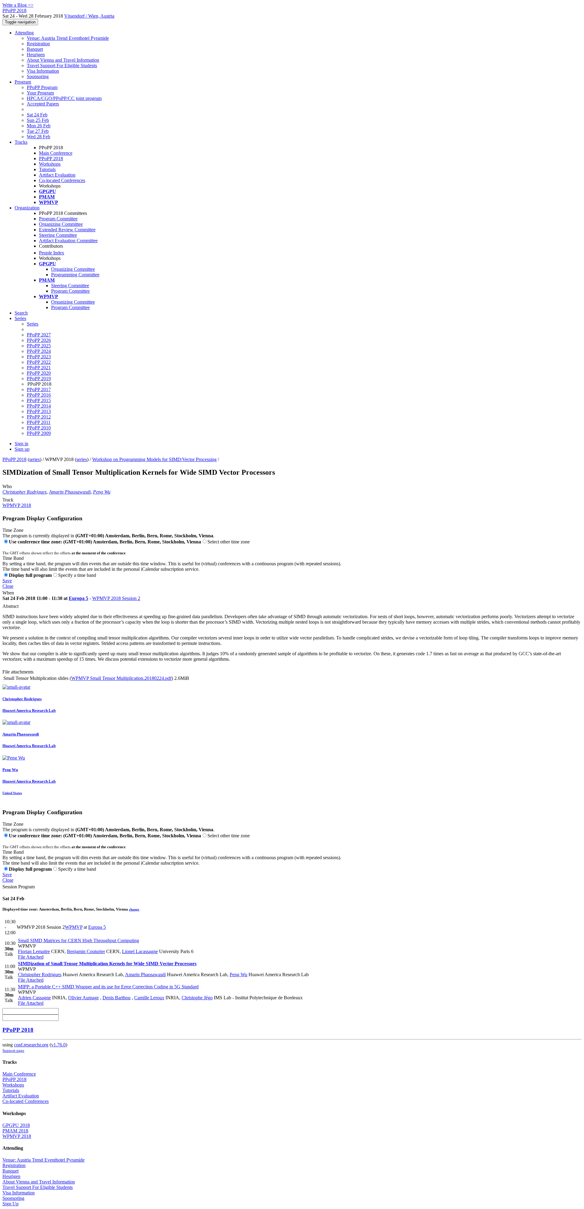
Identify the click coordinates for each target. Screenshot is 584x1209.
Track (7, 499)
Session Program (18, 886)
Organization (27, 207)
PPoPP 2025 (39, 345)
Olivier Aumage (83, 997)
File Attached (30, 956)
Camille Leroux (149, 997)
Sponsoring (38, 76)
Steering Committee (58, 235)
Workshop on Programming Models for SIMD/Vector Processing (154, 459)
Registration (38, 43)
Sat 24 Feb (37, 114)
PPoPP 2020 (39, 373)
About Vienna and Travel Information (63, 60)
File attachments (17, 671)
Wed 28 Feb (38, 136)
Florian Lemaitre (34, 951)
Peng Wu (101, 491)
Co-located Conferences (62, 180)
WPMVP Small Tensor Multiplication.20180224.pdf (121, 678)
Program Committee (58, 218)
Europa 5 (78, 598)
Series (32, 323)
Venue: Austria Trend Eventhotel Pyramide (68, 38)
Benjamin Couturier (86, 951)
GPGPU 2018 (16, 1125)
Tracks (21, 142)
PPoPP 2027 (39, 334)
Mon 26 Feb (38, 125)
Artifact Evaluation (57, 174)
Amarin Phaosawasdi (70, 491)
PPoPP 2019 (39, 378)
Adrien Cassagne (34, 997)
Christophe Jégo (197, 997)
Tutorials (47, 169)
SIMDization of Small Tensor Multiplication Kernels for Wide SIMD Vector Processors (107, 963)
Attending (24, 32)
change (134, 909)
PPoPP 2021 (39, 367)
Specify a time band (77, 575)
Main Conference (55, 153)
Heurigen (36, 54)
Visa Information (43, 71)
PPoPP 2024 (39, 351)
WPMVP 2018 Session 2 (116, 598)
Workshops (50, 164)
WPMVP (73, 927)
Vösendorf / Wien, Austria (89, 16)
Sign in (21, 443)
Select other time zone (228, 541)
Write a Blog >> (17, 5)
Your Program (40, 92)
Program (23, 81)
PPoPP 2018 (51, 158)
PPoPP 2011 (38, 422)
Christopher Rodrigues (24, 491)
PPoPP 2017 (39, 389)
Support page (13, 1050)
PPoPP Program (42, 87)
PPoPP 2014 (39, 405)
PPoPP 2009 (39, 433)
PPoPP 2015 (39, 400)
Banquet (35, 49)
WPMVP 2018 (16, 505)
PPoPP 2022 (39, 362)
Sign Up (10, 1203)
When (8, 592)
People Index (51, 252)
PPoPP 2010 (39, 427)
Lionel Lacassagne (140, 951)
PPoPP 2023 (39, 356)
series (34, 459)
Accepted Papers (43, 103)
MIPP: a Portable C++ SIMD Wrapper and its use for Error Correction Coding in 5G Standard (108, 986)
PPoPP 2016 (39, 395)
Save (7, 580)
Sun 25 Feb (38, 120)
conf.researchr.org (31, 1044)
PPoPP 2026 (39, 340)
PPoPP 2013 (39, 411)
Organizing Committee (61, 224)
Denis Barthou (116, 997)
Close (7, 586)
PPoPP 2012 (39, 416)
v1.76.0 (58, 1044)
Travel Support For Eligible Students (62, 65)
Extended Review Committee (67, 229)
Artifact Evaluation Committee (68, 240)
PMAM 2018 (15, 1130)
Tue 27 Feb (38, 131)
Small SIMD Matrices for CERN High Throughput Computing (78, 940)
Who (7, 486)
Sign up (22, 449)
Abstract (10, 606)
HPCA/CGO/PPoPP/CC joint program (64, 98)
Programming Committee (75, 274)
